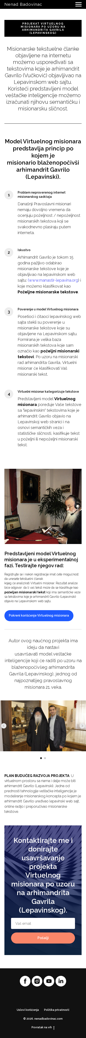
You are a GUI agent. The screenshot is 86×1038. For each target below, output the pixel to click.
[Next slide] (82, 726)
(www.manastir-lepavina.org (53, 280)
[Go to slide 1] (41, 758)
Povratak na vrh (42, 1027)
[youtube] (49, 981)
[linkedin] (61, 981)
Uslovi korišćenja (28, 1009)
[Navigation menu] (78, 4)
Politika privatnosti (56, 1009)
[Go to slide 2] (45, 758)
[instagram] (37, 981)
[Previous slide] (3, 726)
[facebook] (25, 981)
